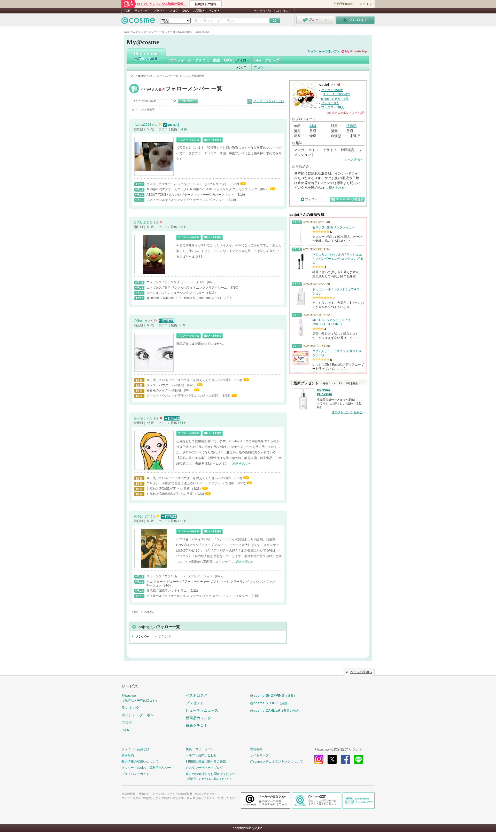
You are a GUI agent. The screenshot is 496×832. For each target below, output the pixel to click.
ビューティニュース (202, 710)
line (358, 759)
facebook (345, 759)
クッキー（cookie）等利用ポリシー (146, 768)
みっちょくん (143, 418)
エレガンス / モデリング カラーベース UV (175, 282)
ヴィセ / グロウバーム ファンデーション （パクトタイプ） (187, 184)
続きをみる (336, 187)
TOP (127, 10)
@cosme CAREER (276, 710)
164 (181, 423)
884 (181, 129)
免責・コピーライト (200, 749)
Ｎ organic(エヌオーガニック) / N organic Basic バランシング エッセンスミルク (202, 189)
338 (181, 227)
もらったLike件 (336, 94)
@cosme (140, 697)
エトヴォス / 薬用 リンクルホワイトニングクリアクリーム (187, 287)
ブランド (159, 10)
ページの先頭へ (361, 672)
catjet (181, 89)
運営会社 (256, 749)
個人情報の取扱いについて (140, 761)
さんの (345, 113)
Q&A (186, 10)
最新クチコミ (196, 725)
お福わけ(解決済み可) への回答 (168, 488)
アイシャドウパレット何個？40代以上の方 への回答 (183, 396)
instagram (318, 759)
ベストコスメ (282, 10)
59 (180, 325)
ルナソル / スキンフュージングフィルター (175, 293)
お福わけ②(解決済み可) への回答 (169, 494)
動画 (216, 60)
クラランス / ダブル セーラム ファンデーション (179, 576)
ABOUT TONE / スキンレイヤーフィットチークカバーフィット (190, 194)
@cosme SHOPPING (273, 695)
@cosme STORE (270, 703)
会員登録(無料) (344, 4)
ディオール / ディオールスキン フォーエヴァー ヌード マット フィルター (197, 596)
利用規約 (127, 755)
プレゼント (195, 703)
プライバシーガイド (135, 774)
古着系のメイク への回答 (164, 390)
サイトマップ (259, 755)
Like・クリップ (266, 60)
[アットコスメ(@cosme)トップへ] (138, 22)
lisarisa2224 (143, 124)
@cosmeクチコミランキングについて (276, 761)
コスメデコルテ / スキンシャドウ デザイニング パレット (186, 200)
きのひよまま (143, 222)
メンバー (242, 67)
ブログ (173, 10)
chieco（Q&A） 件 (335, 99)
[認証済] (170, 124)
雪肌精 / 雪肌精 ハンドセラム (167, 590)
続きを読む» (241, 463)
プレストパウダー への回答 (165, 385)
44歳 (312, 126)
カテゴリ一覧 (262, 10)
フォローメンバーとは (268, 101)
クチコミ (202, 60)
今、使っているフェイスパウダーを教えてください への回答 (189, 380)
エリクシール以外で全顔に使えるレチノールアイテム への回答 (190, 483)
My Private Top (356, 51)
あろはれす (142, 516)
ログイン (366, 4)
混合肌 (351, 126)
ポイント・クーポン (137, 715)
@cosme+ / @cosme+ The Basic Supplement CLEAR (184, 298)
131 (181, 521)
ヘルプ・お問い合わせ (201, 755)
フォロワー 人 (332, 107)
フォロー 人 (330, 103)
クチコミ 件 (332, 90)
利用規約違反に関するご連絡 (206, 761)
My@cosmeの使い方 (322, 51)
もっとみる (352, 159)
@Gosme (141, 320)
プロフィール (180, 60)
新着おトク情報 (205, 4)
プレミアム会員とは (135, 749)
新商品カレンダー (200, 718)
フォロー (243, 60)
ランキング (142, 10)
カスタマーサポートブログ (204, 768)
